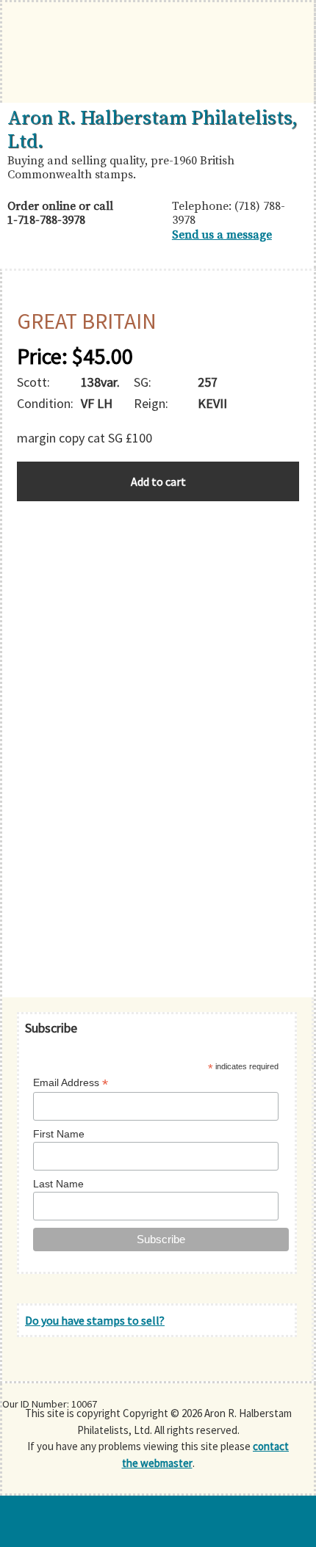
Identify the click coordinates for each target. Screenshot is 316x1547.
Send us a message (222, 235)
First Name (59, 1134)
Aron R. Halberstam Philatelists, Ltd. (152, 130)
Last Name (58, 1184)
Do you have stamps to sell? (95, 1320)
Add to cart (158, 481)
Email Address (70, 1083)
